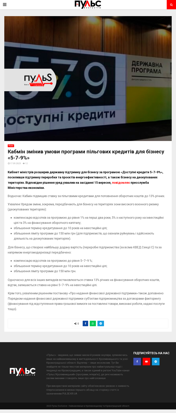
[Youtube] (146, 361)
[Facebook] (137, 361)
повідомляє (121, 182)
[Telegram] (156, 361)
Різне (11, 146)
